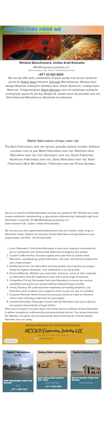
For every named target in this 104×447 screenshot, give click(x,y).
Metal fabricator (51, 89)
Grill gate (54, 81)
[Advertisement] (15, 12)
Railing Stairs (29, 81)
